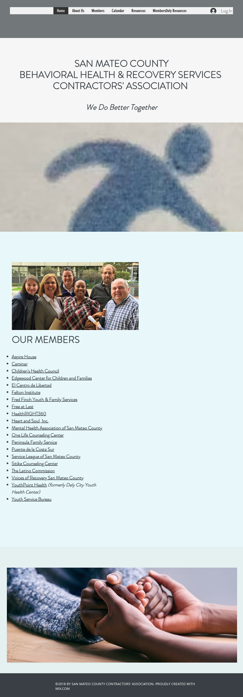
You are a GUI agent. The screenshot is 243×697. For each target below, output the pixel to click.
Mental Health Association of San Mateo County (57, 427)
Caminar (20, 363)
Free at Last (22, 406)
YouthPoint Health (29, 484)
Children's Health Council (35, 370)
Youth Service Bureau (31, 499)
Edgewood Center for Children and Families (52, 378)
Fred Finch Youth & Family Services (44, 399)
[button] (78, 10)
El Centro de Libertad (31, 385)
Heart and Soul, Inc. (30, 420)
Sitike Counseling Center (35, 463)
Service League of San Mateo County (46, 456)
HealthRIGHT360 (29, 413)
